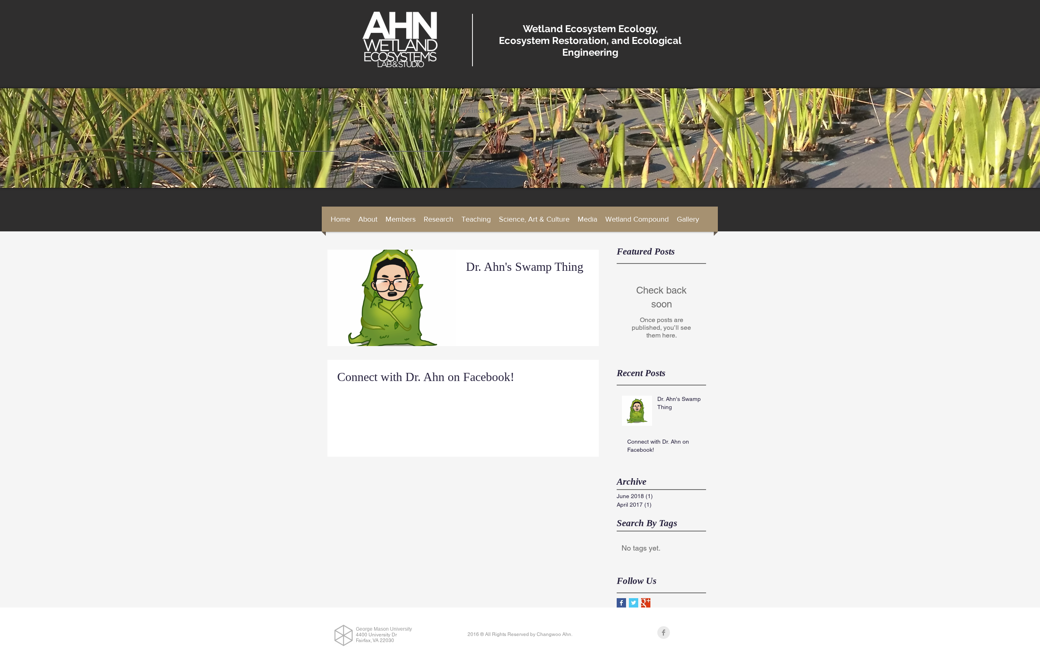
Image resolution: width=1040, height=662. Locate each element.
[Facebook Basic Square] (621, 603)
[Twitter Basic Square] (633, 603)
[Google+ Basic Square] (645, 603)
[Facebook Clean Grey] (663, 632)
